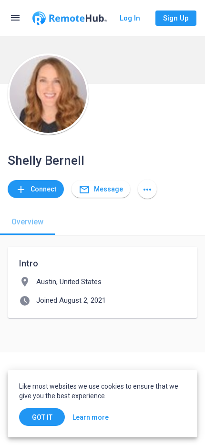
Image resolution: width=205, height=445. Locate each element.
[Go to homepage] (69, 18)
